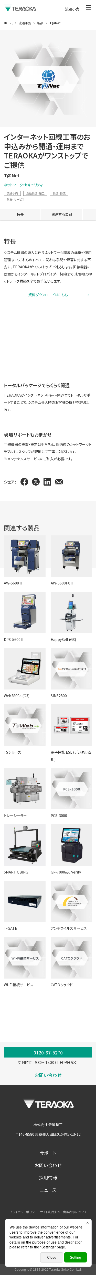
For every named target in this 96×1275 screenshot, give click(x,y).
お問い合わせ (48, 1165)
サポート (48, 1153)
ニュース (48, 1189)
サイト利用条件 (50, 1212)
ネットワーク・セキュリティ (23, 184)
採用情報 (48, 1177)
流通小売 (12, 193)
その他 (40, 1033)
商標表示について (75, 1212)
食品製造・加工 (35, 193)
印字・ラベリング (16, 1033)
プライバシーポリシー (23, 1212)
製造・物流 (59, 193)
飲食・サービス (15, 199)
